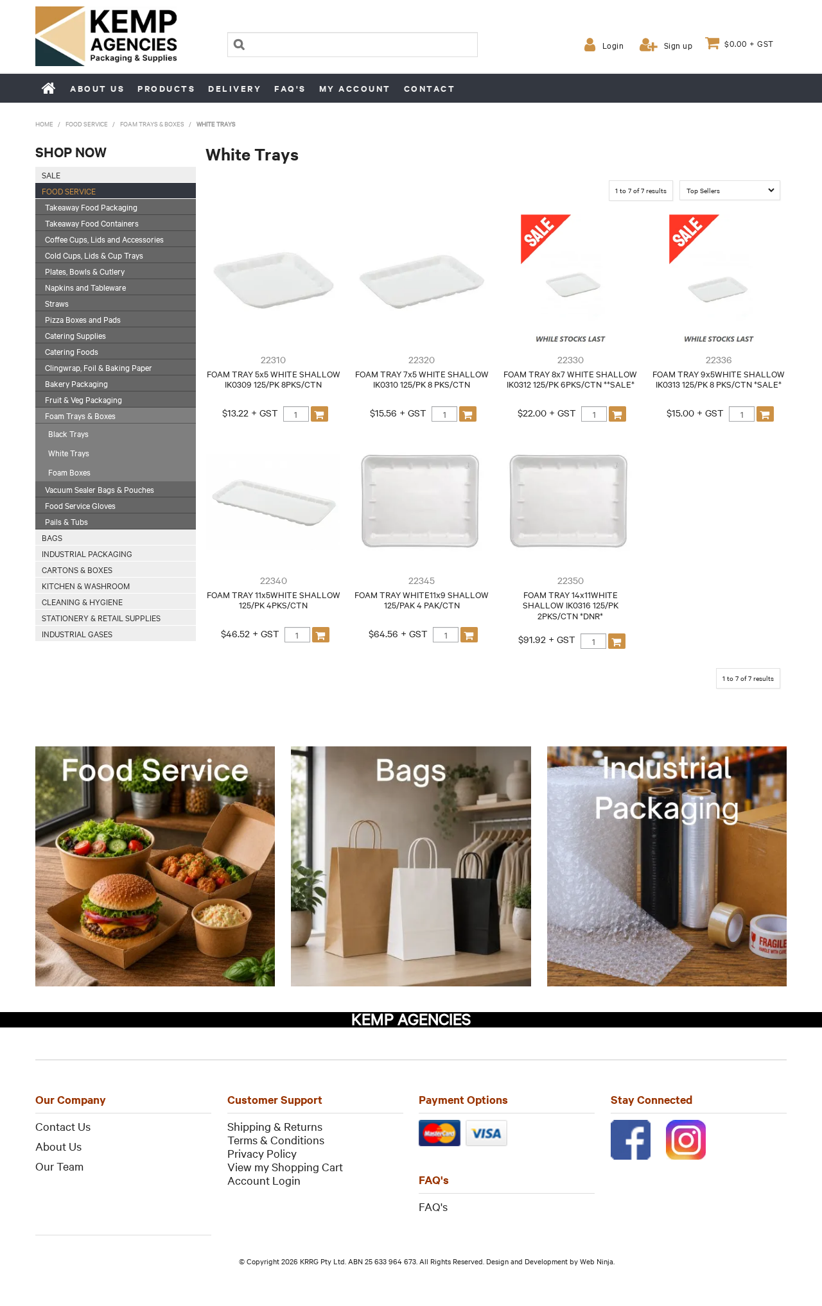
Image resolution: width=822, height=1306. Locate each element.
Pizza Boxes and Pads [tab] (83, 319)
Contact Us (63, 1126)
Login (613, 45)
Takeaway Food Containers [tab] (92, 222)
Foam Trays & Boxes (152, 123)
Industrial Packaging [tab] (87, 553)
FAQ (430, 1206)
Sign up (678, 45)
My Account (355, 88)
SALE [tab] (51, 174)
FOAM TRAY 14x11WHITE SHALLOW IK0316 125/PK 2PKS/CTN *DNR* (570, 605)
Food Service (87, 123)
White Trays (68, 452)
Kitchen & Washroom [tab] (86, 585)
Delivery (234, 88)
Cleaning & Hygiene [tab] (82, 601)
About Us (58, 1145)
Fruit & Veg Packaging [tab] (83, 399)
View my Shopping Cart (285, 1166)
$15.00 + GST (695, 412)
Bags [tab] (52, 537)
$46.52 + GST (250, 633)
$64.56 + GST (398, 633)
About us (97, 88)
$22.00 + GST (547, 412)
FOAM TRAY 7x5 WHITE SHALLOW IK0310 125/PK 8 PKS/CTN (422, 379)
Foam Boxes (69, 471)
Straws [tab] (57, 303)
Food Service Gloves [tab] (80, 505)
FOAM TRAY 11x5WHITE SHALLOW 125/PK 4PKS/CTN (273, 600)
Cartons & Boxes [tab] (77, 569)
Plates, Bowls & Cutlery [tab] (85, 271)
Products (166, 88)
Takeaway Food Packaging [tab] (91, 206)
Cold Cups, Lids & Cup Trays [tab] (94, 255)
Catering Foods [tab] (71, 351)
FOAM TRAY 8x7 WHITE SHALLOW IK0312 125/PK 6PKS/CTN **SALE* (570, 379)
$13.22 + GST (250, 412)
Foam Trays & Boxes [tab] (80, 415)
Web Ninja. (597, 1261)
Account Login (264, 1180)
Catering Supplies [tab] (75, 335)
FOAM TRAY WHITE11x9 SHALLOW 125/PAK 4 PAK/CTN (421, 600)
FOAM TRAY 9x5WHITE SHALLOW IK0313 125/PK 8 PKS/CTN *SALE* (718, 379)
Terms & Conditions (275, 1139)
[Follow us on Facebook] (631, 1138)
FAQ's (290, 88)
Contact (430, 88)
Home (49, 88)
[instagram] (686, 1138)
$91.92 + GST (546, 639)
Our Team (59, 1165)
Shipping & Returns (274, 1126)
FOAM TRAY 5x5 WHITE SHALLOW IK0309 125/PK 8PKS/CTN (273, 379)
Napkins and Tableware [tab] (85, 287)
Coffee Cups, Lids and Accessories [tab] (104, 239)
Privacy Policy (262, 1153)
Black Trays (68, 433)
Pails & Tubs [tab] (66, 521)
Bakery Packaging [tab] (76, 383)
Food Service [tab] (69, 190)
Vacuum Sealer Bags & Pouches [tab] (99, 489)
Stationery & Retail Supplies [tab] (101, 617)
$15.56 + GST (398, 412)
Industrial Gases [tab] (77, 633)
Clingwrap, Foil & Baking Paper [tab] (98, 367)
